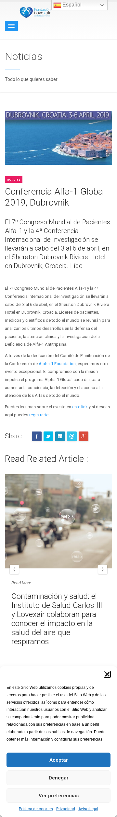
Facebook (37, 436)
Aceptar (58, 760)
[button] (107, 674)
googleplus (83, 436)
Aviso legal (88, 809)
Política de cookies (36, 809)
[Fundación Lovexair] (34, 12)
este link (80, 406)
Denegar (59, 778)
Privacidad (65, 809)
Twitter (48, 436)
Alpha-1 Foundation (57, 363)
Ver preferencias (59, 796)
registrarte (38, 414)
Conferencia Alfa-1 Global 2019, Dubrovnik (55, 197)
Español (71, 4)
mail (72, 436)
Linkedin (60, 436)
